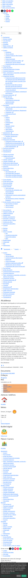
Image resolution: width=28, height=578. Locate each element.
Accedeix (3, 404)
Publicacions (6, 392)
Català (7, 14)
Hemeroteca (6, 533)
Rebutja (19, 575)
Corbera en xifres (8, 516)
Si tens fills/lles (7, 537)
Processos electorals (9, 280)
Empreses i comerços (9, 513)
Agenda (5, 385)
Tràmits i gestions (8, 490)
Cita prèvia (6, 501)
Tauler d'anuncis (7, 290)
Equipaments (6, 509)
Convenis (5, 285)
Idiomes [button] (5, 13)
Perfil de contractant (8, 294)
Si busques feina (7, 542)
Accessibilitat (6, 556)
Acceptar (24, 575)
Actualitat (3, 521)
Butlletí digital (7, 528)
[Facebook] (4, 11)
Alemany (7, 20)
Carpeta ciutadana (8, 492)
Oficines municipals (8, 487)
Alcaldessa (8, 254)
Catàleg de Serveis (8, 489)
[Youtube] (7, 11)
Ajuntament (7, 249)
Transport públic (7, 506)
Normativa (6, 283)
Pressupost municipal (9, 292)
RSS (4, 532)
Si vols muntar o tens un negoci (11, 545)
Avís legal (5, 554)
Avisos (5, 388)
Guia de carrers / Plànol (9, 514)
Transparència (7, 297)
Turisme (5, 520)
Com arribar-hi (7, 504)
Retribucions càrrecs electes (13, 265)
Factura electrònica (8, 499)
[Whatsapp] (12, 11)
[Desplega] (12, 249)
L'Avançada (6, 530)
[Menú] (1, 35)
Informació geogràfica (9, 518)
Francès (7, 21)
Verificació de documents (10, 496)
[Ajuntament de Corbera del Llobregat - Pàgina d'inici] (10, 29)
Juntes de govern (7, 270)
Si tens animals (7, 544)
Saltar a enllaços (6, 6)
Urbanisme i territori (8, 278)
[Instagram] (10, 11)
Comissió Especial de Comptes (11, 271)
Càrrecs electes (9, 256)
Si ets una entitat (7, 540)
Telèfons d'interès (8, 508)
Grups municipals (10, 261)
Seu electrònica (7, 295)
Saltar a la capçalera (7, 1)
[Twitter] (2, 11)
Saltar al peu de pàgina (8, 8)
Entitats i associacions (9, 511)
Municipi (3, 502)
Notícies (5, 390)
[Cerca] (20, 33)
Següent (7, 423)
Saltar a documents (7, 4)
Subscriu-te (4, 436)
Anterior (3, 423)
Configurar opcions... (6, 575)
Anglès (7, 18)
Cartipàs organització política (13, 263)
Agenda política (7, 386)
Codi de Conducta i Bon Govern (13, 258)
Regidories (8, 259)
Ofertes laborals (7, 282)
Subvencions (6, 287)
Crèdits (5, 550)
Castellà (7, 16)
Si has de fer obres (8, 538)
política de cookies (14, 573)
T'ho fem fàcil (4, 535)
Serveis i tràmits (5, 485)
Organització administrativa (10, 289)
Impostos (5, 497)
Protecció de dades (8, 552)
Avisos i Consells (7, 526)
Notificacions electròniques (10, 494)
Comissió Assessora (8, 273)
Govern (17, 249)
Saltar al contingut (7, 2)
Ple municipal (6, 268)
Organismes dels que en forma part (15, 266)
